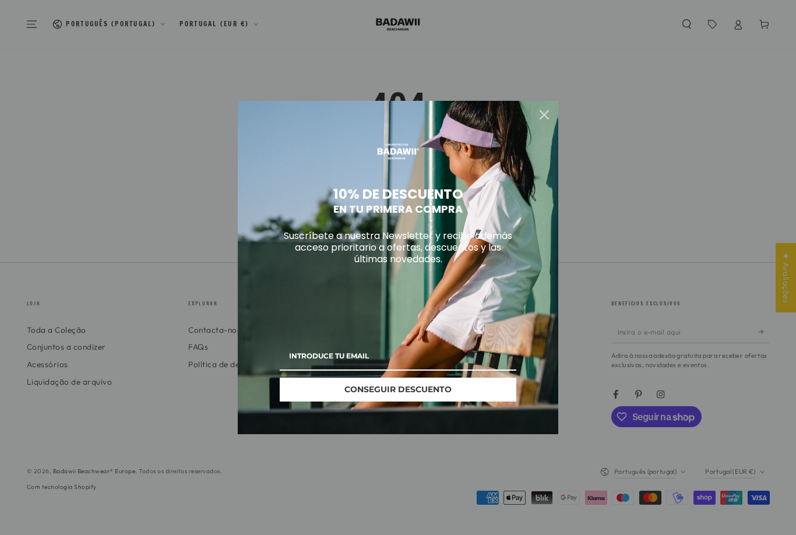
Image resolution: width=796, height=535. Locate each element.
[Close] (544, 115)
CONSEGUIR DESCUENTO (398, 389)
